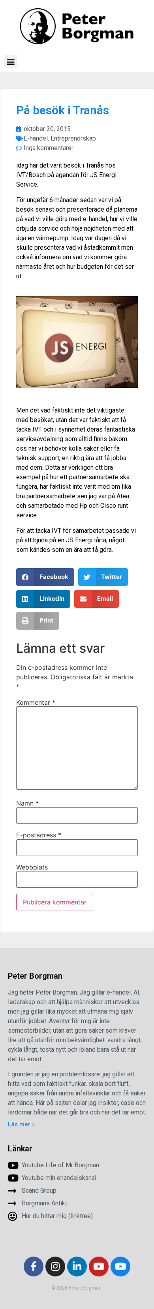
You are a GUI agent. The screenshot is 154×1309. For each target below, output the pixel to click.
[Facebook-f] (33, 1266)
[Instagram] (55, 1266)
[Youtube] (99, 1266)
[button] (10, 61)
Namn (27, 803)
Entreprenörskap (73, 138)
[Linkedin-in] (77, 1266)
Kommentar (35, 702)
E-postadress (38, 835)
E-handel (36, 138)
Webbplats (32, 867)
